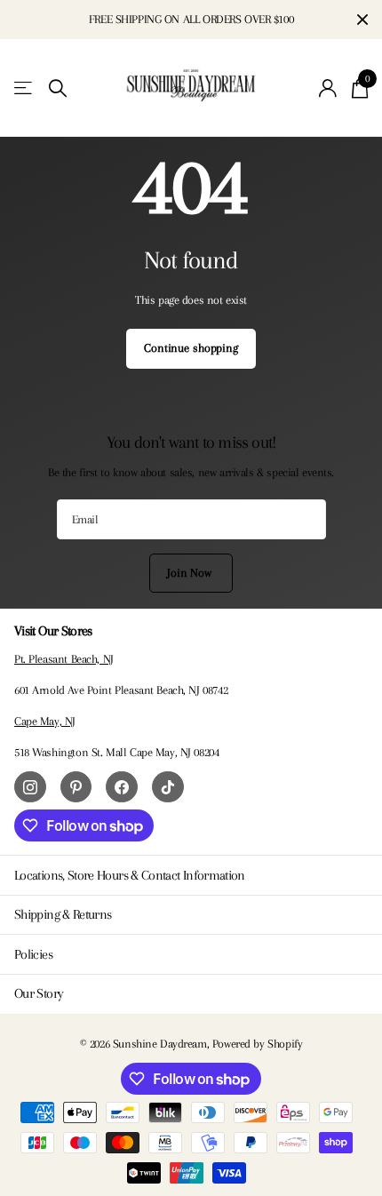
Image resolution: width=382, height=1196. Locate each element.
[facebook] (122, 787)
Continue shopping (191, 348)
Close (362, 19)
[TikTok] (168, 787)
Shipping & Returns (62, 914)
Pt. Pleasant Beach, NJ (64, 659)
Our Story (38, 993)
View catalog (24, 88)
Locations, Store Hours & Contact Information (129, 875)
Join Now (191, 572)
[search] (58, 88)
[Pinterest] (76, 787)
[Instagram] (30, 787)
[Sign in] (328, 88)
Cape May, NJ (45, 721)
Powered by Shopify (257, 1043)
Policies (33, 954)
